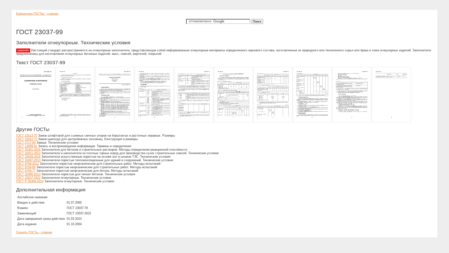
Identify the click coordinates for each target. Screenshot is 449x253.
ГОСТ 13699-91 (26, 146)
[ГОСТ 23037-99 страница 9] (352, 121)
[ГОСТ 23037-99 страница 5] (194, 121)
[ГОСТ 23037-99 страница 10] (391, 121)
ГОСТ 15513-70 (26, 135)
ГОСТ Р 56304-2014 (29, 181)
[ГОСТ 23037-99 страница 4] (154, 121)
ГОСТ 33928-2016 (28, 156)
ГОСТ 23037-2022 (28, 177)
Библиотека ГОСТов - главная (37, 13)
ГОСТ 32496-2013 (28, 174)
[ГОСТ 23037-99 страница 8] (312, 121)
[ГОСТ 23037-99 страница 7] (273, 121)
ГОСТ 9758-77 (26, 170)
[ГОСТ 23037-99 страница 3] (115, 121)
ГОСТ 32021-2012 (28, 153)
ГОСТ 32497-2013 (28, 160)
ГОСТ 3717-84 (26, 142)
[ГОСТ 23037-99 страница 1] (36, 121)
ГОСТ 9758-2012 (27, 163)
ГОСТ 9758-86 (26, 167)
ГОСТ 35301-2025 (28, 149)
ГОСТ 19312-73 (26, 139)
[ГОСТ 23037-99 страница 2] (75, 121)
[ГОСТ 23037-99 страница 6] (233, 121)
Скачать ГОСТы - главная (34, 232)
